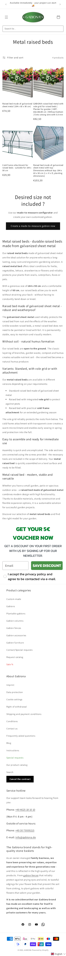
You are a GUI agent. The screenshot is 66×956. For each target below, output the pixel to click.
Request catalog (14, 657)
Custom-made (13, 599)
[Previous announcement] (5, 4)
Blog (8, 743)
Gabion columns (14, 620)
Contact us (12, 728)
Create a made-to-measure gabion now (33, 225)
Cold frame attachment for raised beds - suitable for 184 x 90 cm (16, 168)
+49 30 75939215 (24, 830)
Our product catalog (16, 764)
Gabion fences (13, 628)
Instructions (12, 750)
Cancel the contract (20, 779)
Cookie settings (14, 699)
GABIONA (28, 950)
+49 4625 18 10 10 (25, 809)
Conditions (12, 721)
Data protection (14, 692)
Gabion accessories (16, 635)
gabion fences (30, 875)
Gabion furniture (15, 642)
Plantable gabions (15, 613)
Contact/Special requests (19, 649)
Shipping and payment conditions (23, 714)
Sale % (9, 664)
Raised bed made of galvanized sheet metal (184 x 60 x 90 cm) (17, 105)
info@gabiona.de (25, 837)
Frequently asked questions (20, 735)
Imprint (10, 685)
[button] (6, 17)
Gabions (10, 606)
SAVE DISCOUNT (47, 565)
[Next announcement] (60, 4)
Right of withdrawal (16, 706)
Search (9, 772)
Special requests (15, 757)
